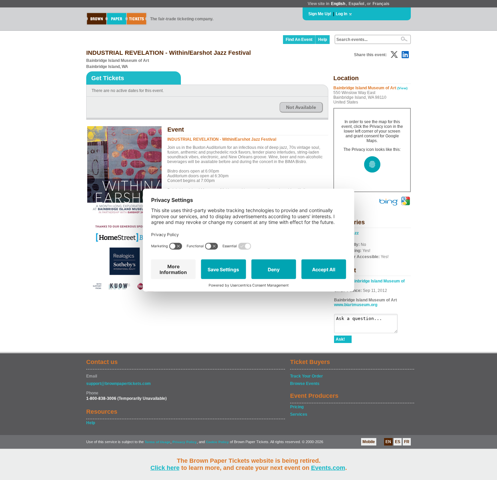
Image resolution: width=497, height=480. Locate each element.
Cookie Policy (217, 442)
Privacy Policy (184, 442)
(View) (402, 88)
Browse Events (305, 383)
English (338, 3)
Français (381, 3)
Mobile (368, 441)
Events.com (328, 467)
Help (322, 39)
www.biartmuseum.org (355, 304)
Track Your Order (306, 376)
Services (298, 414)
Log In (341, 14)
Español (356, 3)
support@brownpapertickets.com (118, 383)
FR (406, 441)
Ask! (340, 339)
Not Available (301, 107)
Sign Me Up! (319, 14)
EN (388, 441)
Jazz (354, 233)
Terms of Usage (157, 442)
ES (397, 441)
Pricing (297, 407)
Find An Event (299, 39)
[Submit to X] (394, 54)
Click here (165, 467)
